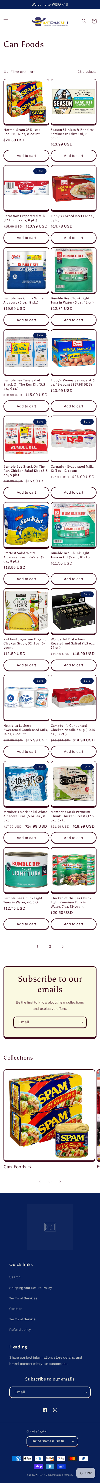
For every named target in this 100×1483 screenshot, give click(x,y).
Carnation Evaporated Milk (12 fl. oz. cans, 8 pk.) (24, 218)
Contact (15, 1309)
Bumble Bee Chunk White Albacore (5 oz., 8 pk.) (23, 300)
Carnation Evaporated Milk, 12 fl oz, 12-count (72, 468)
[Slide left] (40, 1181)
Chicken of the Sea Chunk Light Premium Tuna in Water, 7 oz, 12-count (71, 902)
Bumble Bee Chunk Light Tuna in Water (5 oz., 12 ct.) (72, 300)
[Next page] (62, 946)
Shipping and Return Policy (30, 1288)
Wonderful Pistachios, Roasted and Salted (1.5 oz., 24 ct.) (73, 643)
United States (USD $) (48, 1441)
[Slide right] (60, 1181)
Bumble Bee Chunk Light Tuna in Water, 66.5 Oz (22, 900)
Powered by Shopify (62, 1475)
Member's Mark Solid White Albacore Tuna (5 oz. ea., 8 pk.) (25, 816)
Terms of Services (23, 1298)
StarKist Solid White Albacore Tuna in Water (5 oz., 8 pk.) (23, 557)
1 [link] (38, 946)
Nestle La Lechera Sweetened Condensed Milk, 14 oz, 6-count (25, 729)
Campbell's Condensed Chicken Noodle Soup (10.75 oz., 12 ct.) (73, 729)
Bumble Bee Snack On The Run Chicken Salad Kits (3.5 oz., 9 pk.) (25, 470)
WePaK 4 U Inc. (44, 1475)
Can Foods (14, 1166)
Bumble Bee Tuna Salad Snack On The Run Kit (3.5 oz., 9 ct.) (24, 384)
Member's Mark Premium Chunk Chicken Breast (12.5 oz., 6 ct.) (72, 816)
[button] (6, 21)
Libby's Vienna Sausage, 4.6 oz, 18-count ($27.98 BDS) (72, 382)
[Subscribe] (81, 1022)
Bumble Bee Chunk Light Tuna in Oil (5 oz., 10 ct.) (70, 555)
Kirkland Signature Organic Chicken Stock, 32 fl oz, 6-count (25, 643)
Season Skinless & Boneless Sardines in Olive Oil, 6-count (72, 134)
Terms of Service (22, 1319)
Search (15, 1277)
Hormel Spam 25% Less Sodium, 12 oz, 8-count (21, 132)
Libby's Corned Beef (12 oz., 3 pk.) (72, 218)
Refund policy (20, 1329)
